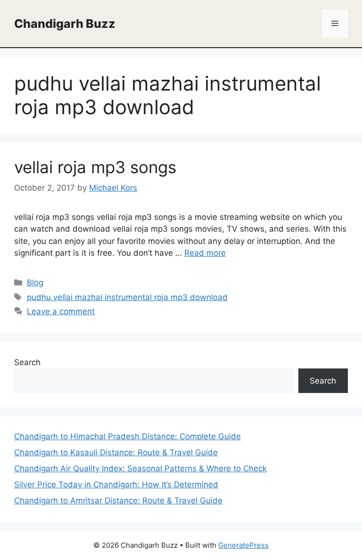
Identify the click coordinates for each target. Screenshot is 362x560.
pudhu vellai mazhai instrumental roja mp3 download (127, 297)
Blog (35, 282)
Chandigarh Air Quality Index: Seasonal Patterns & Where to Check (140, 468)
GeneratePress (243, 545)
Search (27, 362)
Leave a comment (61, 311)
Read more (205, 253)
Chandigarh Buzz (64, 24)
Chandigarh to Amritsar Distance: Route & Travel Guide (118, 500)
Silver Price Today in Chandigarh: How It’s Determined (116, 484)
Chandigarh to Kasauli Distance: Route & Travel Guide (116, 452)
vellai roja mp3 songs (95, 167)
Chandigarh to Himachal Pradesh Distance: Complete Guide (127, 436)
